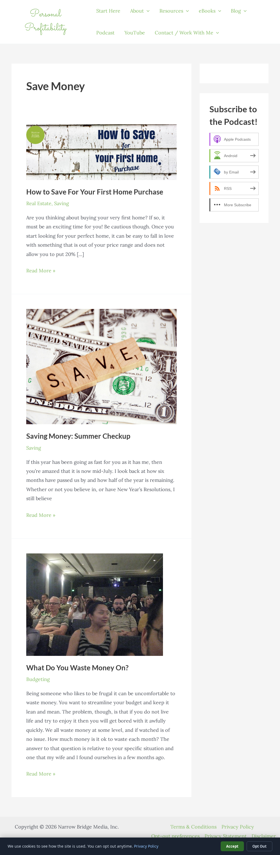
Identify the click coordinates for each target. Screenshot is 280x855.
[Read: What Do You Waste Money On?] (94, 604)
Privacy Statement (226, 836)
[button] (147, 11)
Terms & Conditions (193, 827)
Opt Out (259, 846)
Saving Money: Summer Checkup (78, 436)
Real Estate (38, 203)
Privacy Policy (237, 827)
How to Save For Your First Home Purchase (94, 191)
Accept (232, 846)
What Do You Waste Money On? (77, 667)
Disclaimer (264, 836)
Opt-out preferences (175, 836)
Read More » (41, 271)
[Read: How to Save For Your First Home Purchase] (101, 151)
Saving (61, 203)
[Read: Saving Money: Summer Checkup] (101, 366)
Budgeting (38, 679)
